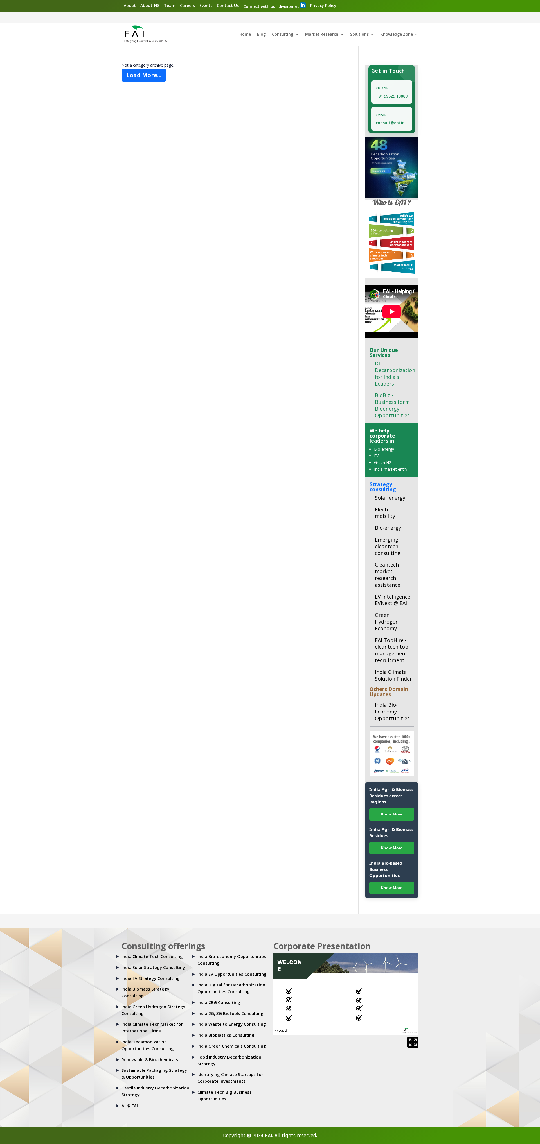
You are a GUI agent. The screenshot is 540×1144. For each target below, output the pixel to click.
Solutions (359, 34)
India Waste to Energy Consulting (231, 1024)
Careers (187, 5)
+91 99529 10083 (392, 96)
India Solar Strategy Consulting (153, 967)
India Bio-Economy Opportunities (392, 711)
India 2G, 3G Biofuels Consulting (230, 1013)
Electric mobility (385, 513)
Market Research (321, 34)
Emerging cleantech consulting (387, 546)
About (130, 5)
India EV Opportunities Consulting (232, 974)
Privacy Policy (323, 5)
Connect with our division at (271, 6)
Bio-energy (384, 449)
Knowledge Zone (397, 34)
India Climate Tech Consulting (152, 956)
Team (170, 5)
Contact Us (228, 5)
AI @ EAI (130, 1105)
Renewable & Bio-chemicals (150, 1059)
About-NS (149, 5)
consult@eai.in (390, 122)
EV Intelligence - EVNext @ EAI (394, 600)
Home (245, 34)
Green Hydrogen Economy (387, 621)
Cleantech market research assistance (387, 574)
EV (376, 455)
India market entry (390, 469)
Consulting (282, 34)
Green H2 (382, 462)
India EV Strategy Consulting (151, 978)
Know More (391, 814)
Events (205, 5)
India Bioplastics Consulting (226, 1035)
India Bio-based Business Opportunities (385, 869)
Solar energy (390, 497)
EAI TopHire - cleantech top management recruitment (391, 650)
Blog (261, 34)
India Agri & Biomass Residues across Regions (391, 796)
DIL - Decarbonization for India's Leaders (395, 373)
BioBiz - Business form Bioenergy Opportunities (392, 405)
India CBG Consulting (218, 1002)
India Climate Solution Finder (393, 675)
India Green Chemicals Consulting (231, 1046)
